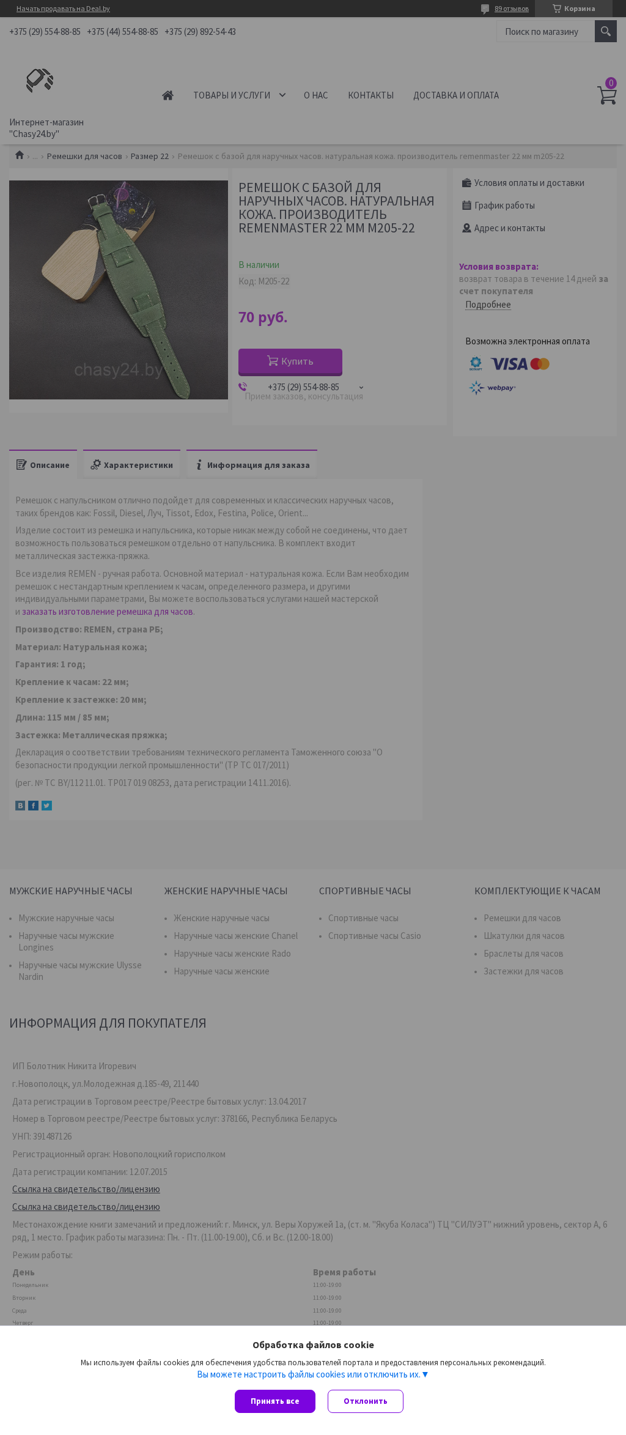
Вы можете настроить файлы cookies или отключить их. (309, 1374)
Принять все (275, 1401)
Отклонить (366, 1401)
